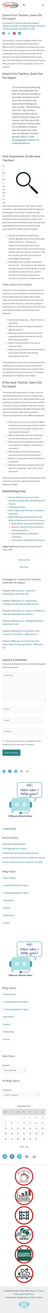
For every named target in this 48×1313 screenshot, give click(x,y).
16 (30, 1128)
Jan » (27, 1146)
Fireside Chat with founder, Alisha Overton (20, 853)
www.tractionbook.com (34, 523)
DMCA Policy (28, 1294)
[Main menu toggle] (43, 5)
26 (6, 1139)
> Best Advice (8, 900)
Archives (6, 1065)
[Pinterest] (14, 33)
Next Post (24, 567)
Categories (7, 1090)
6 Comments (7, 23)
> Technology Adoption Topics (15, 893)
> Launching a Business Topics (15, 885)
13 (12, 1128)
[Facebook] (3, 33)
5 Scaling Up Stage (27, 26)
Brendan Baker (19, 136)
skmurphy (40, 26)
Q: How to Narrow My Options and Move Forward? (23, 857)
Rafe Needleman (22, 143)
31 (36, 1139)
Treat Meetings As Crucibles (14, 848)
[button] (24, 5)
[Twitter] (9, 33)
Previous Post (24, 560)
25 (42, 1133)
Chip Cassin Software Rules (13, 844)
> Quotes (6, 908)
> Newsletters (8, 915)
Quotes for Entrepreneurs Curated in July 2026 (22, 862)
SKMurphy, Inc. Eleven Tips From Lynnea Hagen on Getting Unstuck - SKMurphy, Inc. (22, 644)
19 (6, 1133)
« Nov (21, 1146)
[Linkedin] (19, 33)
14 (18, 1128)
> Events (6, 923)
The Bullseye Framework (34, 540)
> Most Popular (9, 878)
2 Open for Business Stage (26, 23)
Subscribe (10, 828)
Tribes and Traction (16, 507)
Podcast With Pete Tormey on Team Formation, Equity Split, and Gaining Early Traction (26, 500)
